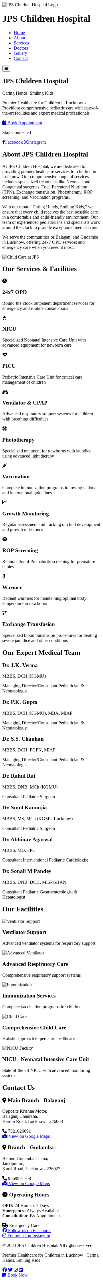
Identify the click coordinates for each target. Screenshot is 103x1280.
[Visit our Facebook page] (4, 1269)
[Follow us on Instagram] (16, 1269)
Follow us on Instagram (28, 1235)
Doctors (21, 48)
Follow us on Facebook (29, 1230)
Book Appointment (24, 122)
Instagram (37, 142)
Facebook (14, 142)
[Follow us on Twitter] (10, 1269)
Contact (21, 58)
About (19, 37)
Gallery (20, 53)
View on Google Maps (28, 1136)
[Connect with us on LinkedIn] (21, 1269)
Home (19, 32)
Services (21, 42)
